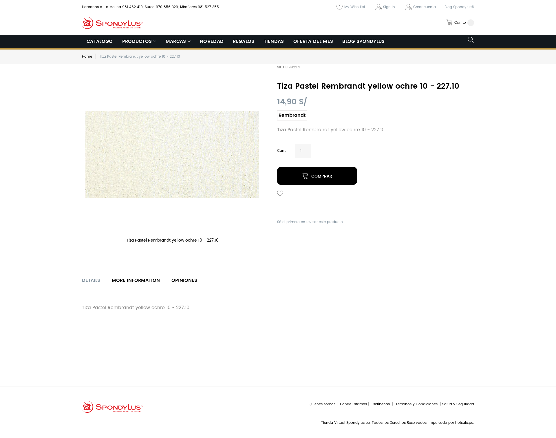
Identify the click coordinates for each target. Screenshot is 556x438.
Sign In (389, 7)
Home (87, 56)
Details (91, 280)
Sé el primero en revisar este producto (310, 222)
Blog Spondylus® (459, 7)
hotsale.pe (464, 423)
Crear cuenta (424, 7)
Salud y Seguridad (458, 404)
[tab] (91, 280)
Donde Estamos (354, 404)
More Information (136, 280)
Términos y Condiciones (418, 404)
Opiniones (184, 280)
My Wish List (354, 7)
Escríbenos (382, 404)
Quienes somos (322, 404)
